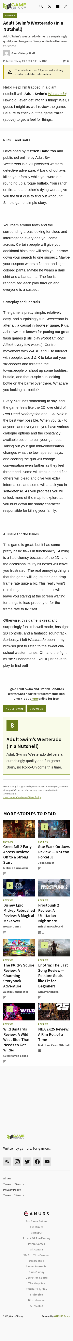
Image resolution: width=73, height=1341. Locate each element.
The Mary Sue (36, 1283)
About (7, 1178)
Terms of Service (13, 1184)
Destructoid (36, 1261)
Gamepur (36, 1232)
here (34, 698)
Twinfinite (36, 1227)
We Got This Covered (36, 1255)
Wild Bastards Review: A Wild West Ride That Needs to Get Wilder (16, 1039)
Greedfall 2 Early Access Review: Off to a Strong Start (17, 854)
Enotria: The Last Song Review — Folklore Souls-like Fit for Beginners (53, 975)
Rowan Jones (12, 926)
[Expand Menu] (58, 6)
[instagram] (17, 1161)
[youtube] (47, 1161)
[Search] (41, 6)
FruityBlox (36, 1294)
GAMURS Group (62, 1316)
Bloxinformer (36, 1300)
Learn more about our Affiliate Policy (22, 797)
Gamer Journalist (37, 1266)
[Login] (66, 6)
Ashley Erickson (48, 991)
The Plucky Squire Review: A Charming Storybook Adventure (18, 975)
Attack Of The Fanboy (36, 1238)
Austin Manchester (15, 991)
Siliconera (36, 1249)
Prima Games (36, 1244)
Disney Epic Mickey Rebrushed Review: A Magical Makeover (19, 913)
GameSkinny (36, 1272)
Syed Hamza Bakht (15, 1055)
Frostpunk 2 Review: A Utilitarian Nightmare (48, 913)
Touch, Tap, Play (36, 1289)
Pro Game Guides (36, 1221)
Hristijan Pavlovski (50, 926)
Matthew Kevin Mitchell (54, 1045)
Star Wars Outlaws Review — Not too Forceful (54, 851)
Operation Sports (37, 1277)
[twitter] (27, 1161)
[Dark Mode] (49, 6)
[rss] (7, 1161)
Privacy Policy (12, 1189)
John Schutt (46, 862)
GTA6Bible (36, 1306)
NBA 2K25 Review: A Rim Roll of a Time (53, 1034)
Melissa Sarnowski (15, 868)
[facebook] (37, 1161)
